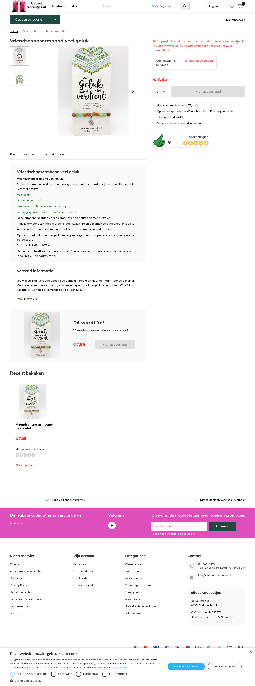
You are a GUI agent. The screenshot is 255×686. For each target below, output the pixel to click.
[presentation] (133, 91)
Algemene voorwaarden (26, 571)
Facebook (112, 525)
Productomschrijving (24, 154)
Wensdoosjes (134, 564)
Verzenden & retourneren (26, 599)
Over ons (16, 564)
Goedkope (58, 6)
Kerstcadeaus (134, 578)
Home (14, 31)
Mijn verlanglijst (83, 585)
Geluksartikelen (135, 613)
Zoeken (185, 6)
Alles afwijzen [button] (224, 666)
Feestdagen (132, 571)
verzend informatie (56, 154)
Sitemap (15, 613)
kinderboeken (133, 599)
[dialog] (127, 667)
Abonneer (222, 526)
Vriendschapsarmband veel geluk (34, 426)
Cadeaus (74, 6)
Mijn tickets (80, 578)
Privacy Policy (19, 585)
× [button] (250, 651)
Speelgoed (132, 592)
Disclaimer (17, 578)
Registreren (80, 564)
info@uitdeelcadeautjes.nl (214, 575)
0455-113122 (206, 564)
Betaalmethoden (21, 592)
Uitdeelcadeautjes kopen (141, 606)
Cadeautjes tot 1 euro (139, 585)
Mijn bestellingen (84, 571)
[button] (86, 681)
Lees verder (120, 667)
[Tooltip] (196, 106)
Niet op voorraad (208, 91)
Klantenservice (235, 20)
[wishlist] (232, 6)
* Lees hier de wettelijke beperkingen (173, 533)
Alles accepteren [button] (186, 666)
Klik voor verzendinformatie (31, 449)
